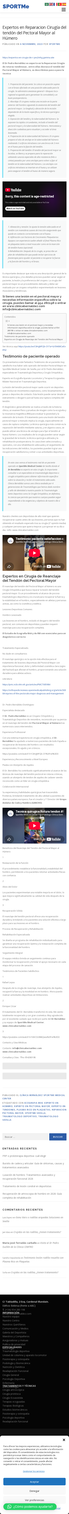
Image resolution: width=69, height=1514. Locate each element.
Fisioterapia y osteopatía (16, 1359)
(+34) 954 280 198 (15, 1309)
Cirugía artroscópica (13, 1389)
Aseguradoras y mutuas (15, 1340)
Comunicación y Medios (15, 1328)
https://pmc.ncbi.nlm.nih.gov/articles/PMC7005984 (26, 684)
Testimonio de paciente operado (19, 336)
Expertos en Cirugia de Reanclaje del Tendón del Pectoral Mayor (33, 339)
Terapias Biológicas (13, 1405)
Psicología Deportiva (14, 1379)
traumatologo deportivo (20, 1116)
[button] (64, 1440)
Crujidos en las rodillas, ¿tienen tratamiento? (37, 1232)
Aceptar (34, 1481)
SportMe (54, 44)
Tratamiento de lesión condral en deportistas (27, 1186)
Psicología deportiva (13, 1417)
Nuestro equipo (11, 1316)
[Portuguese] (60, 4)
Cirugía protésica (12, 1393)
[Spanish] (64, 4)
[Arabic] (47, 4)
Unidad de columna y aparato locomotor (25, 1355)
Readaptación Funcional (15, 1371)
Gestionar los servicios (34, 1471)
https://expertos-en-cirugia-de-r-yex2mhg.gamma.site (28, 57)
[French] (55, 4)
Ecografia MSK (33, 1102)
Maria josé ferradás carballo (20, 1242)
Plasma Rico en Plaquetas (33, 1109)
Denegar (34, 1491)
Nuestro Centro (11, 1320)
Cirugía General (11, 1375)
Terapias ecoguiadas (14, 1401)
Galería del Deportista (14, 1332)
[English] (51, 4)
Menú (63, 9)
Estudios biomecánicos (15, 1409)
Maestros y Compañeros (16, 1336)
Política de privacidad (14, 1344)
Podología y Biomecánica (16, 1363)
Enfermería (8, 1383)
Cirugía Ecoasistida (13, 1397)
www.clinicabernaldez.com (26, 306)
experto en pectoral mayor (32, 1106)
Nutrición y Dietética (14, 1367)
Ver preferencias (34, 1500)
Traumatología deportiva (16, 1351)
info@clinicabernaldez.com (22, 309)
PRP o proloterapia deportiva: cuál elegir (24, 1155)
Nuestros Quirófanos (14, 1324)
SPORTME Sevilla (35, 1113)
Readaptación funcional (15, 1421)
